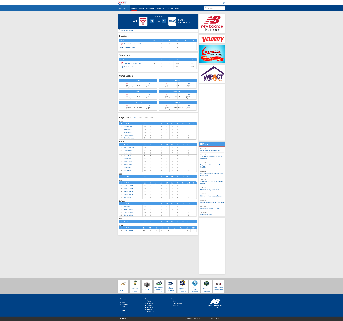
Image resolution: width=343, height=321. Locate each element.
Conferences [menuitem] (124, 310)
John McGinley (128, 126)
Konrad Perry (127, 170)
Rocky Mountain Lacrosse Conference (171, 288)
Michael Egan (128, 161)
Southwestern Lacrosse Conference (194, 289)
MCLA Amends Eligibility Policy (210, 150)
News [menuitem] (174, 301)
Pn (177, 123)
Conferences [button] (150, 8)
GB (169, 59)
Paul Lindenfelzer (129, 135)
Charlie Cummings (129, 138)
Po (161, 123)
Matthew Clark (128, 129)
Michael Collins (128, 153)
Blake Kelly (127, 206)
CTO (183, 123)
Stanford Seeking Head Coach (209, 190)
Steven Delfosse (128, 156)
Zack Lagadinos (128, 212)
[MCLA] (122, 3)
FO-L (194, 123)
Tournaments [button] (160, 8)
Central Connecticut (127, 30)
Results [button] (141, 8)
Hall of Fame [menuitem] (151, 312)
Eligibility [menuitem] (150, 303)
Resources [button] (170, 8)
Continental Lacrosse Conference (135, 290)
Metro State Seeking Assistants (210, 208)
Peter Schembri (128, 150)
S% (193, 59)
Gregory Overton (128, 191)
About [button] (177, 8)
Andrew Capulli (128, 209)
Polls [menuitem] (123, 307)
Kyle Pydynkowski (129, 147)
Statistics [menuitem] (150, 305)
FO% (177, 59)
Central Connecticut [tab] (146, 117)
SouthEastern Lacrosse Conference (182, 290)
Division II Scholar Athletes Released (212, 202)
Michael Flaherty (128, 230)
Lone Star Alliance (147, 290)
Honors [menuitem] (149, 310)
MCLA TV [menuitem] (150, 307)
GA (162, 59)
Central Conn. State (129, 47)
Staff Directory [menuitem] (177, 303)
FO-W (188, 123)
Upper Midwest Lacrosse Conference (207, 289)
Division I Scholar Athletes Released (211, 196)
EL (145, 123)
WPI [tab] (135, 117)
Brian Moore (127, 158)
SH (167, 123)
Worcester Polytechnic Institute (132, 44)
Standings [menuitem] (125, 305)
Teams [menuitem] (149, 301)
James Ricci (127, 167)
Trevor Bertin (127, 197)
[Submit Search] (206, 8)
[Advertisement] (212, 112)
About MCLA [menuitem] (176, 305)
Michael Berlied (128, 185)
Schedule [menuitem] (134, 8)
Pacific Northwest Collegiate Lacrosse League (158, 289)
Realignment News (206, 214)
